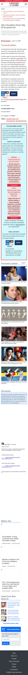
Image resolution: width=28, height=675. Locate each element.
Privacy (14, 664)
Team (14, 653)
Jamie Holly (19, 58)
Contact (14, 658)
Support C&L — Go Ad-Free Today (14, 1)
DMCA (14, 667)
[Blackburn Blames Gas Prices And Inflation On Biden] (11, 551)
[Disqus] (14, 459)
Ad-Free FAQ (19, 225)
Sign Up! (5, 643)
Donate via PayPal (13, 93)
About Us (14, 656)
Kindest (5, 97)
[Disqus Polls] (14, 423)
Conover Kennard (6, 591)
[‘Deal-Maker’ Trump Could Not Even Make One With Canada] (11, 529)
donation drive (10, 119)
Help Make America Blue (11, 623)
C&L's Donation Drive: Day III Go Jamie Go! (13, 26)
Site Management (21, 121)
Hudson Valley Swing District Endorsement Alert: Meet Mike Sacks (13, 612)
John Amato (6, 41)
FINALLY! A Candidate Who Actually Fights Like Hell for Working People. (13, 618)
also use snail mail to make (14, 99)
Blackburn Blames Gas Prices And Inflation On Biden (10, 561)
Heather (4, 566)
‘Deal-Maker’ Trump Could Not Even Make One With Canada (10, 538)
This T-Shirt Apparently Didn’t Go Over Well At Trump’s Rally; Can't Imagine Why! (10, 585)
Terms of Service (20, 401)
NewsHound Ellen (6, 543)
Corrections (14, 669)
